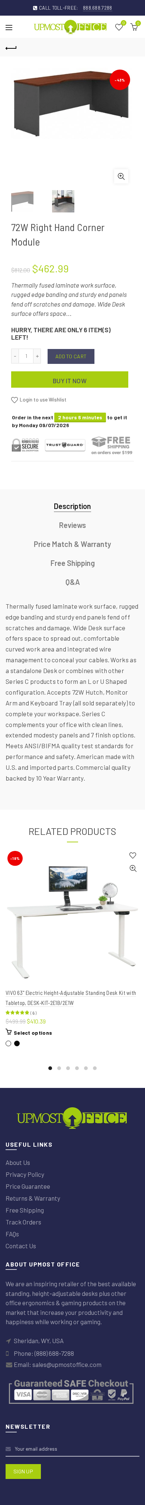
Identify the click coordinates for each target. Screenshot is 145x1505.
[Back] (11, 47)
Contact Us (21, 1245)
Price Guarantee (28, 1186)
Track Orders (23, 1222)
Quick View (132, 868)
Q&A (72, 581)
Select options (33, 1033)
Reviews (72, 525)
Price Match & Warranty (72, 543)
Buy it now (70, 380)
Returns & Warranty (33, 1198)
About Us (18, 1162)
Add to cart (71, 356)
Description (72, 506)
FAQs (12, 1233)
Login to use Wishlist (43, 399)
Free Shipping (73, 562)
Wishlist (123, 23)
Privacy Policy (25, 1174)
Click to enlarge (121, 176)
